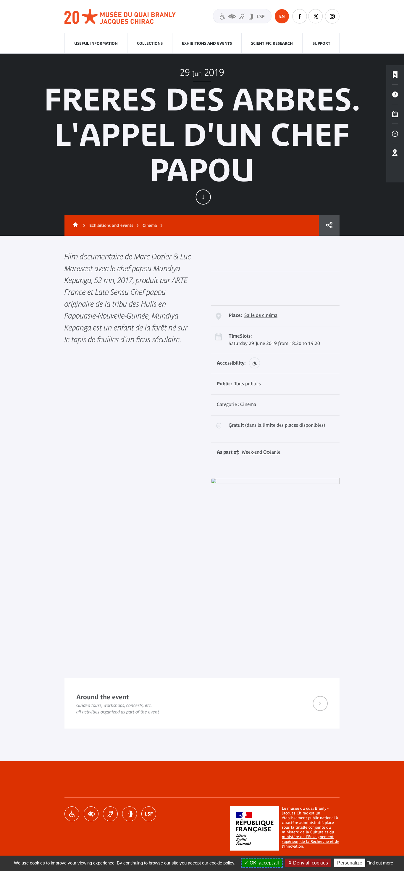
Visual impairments (91, 813)
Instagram (332, 16)
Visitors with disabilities (242, 16)
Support (321, 43)
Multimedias (395, 133)
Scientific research (272, 43)
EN (282, 16)
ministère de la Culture (303, 832)
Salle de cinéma (260, 315)
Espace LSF (148, 813)
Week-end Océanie (261, 452)
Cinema (150, 225)
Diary (395, 114)
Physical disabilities (71, 813)
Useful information (96, 43)
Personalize (349, 862)
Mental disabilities (129, 813)
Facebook (299, 16)
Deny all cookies (310, 862)
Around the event (202, 703)
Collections (150, 43)
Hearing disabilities (110, 813)
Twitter (315, 16)
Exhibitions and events (207, 43)
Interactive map (395, 153)
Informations (395, 94)
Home (74, 225)
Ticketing (395, 75)
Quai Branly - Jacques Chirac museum (120, 16)
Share (329, 225)
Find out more (379, 862)
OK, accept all (263, 862)
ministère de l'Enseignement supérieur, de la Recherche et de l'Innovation (310, 841)
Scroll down (203, 197)
